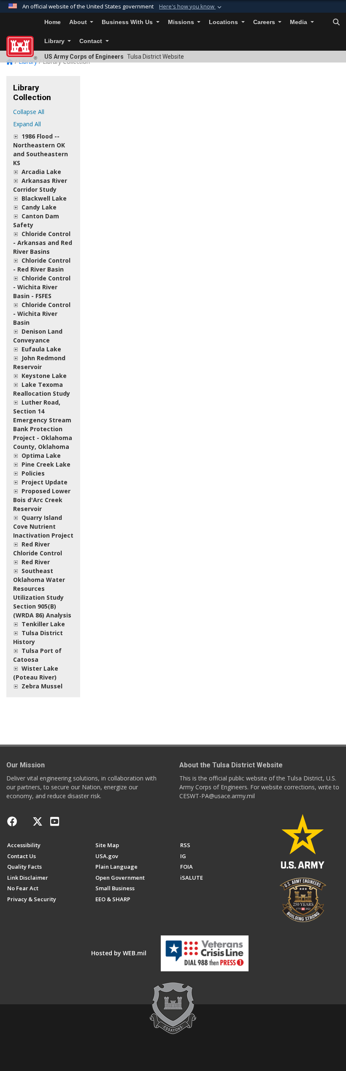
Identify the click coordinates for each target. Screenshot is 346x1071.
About (79, 22)
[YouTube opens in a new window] (54, 821)
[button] (191, 7)
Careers (265, 22)
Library (55, 41)
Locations (224, 22)
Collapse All (28, 112)
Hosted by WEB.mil (118, 953)
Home (52, 22)
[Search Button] (336, 22)
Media (299, 22)
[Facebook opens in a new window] (12, 821)
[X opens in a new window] (37, 821)
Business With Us (128, 22)
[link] (15, 136)
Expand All (27, 124)
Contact (91, 41)
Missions (182, 22)
